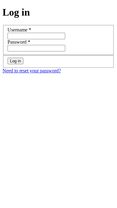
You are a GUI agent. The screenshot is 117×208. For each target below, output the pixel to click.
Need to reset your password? (31, 70)
